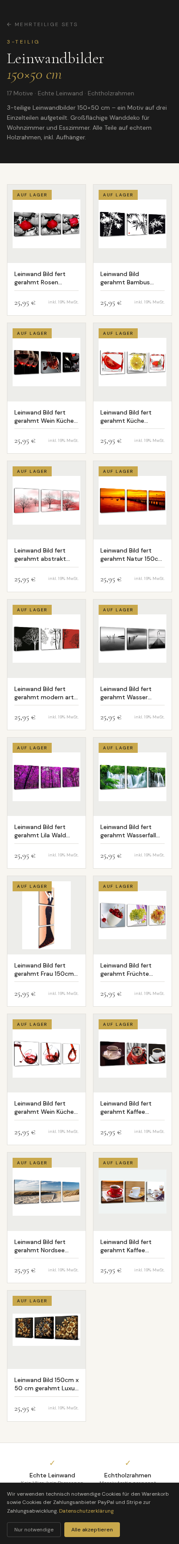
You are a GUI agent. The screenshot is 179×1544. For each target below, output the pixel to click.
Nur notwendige (33, 1529)
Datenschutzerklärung (86, 1510)
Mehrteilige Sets (46, 24)
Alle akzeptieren (92, 1529)
